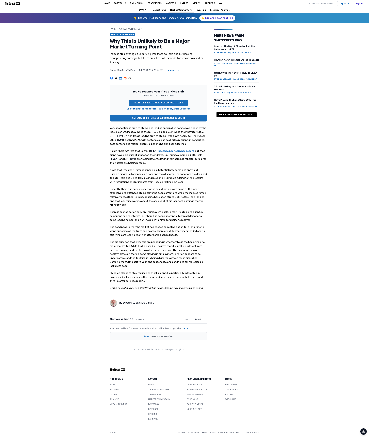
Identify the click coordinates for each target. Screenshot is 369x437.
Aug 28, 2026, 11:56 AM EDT (245, 79)
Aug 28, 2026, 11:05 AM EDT (239, 93)
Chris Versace (194, 384)
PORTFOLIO (120, 3)
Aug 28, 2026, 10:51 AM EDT (245, 106)
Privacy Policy (209, 432)
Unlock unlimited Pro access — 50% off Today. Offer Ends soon (158, 109)
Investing (201, 10)
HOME (107, 3)
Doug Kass (192, 399)
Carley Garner (195, 404)
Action (113, 394)
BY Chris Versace (222, 79)
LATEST (184, 3)
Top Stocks (231, 389)
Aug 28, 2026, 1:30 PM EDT (239, 53)
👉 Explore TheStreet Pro (217, 18)
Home (113, 29)
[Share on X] (115, 78)
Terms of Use (193, 432)
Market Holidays (226, 432)
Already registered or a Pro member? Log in (158, 118)
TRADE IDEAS (154, 3)
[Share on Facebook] (111, 78)
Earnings (153, 419)
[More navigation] (220, 3)
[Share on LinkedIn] (120, 78)
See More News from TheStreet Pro (236, 114)
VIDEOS (196, 3)
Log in (147, 336)
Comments (173, 70)
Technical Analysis (220, 10)
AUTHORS (210, 3)
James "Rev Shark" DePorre (122, 70)
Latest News (159, 10)
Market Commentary (181, 10)
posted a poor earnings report (176, 150)
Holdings (115, 389)
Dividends (153, 409)
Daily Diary (231, 384)
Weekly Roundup (118, 404)
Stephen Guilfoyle (197, 389)
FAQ (238, 432)
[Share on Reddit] (125, 78)
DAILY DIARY (136, 3)
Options (152, 414)
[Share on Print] (129, 78)
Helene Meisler (195, 394)
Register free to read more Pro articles (158, 103)
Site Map (181, 432)
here (185, 328)
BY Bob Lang (220, 53)
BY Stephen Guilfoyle (225, 63)
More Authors (194, 409)
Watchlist (230, 399)
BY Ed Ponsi (219, 93)
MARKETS (171, 3)
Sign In (359, 3)
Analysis (114, 399)
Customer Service (250, 432)
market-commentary (131, 29)
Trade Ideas (154, 394)
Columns (230, 394)
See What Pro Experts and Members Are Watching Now (167, 18)
